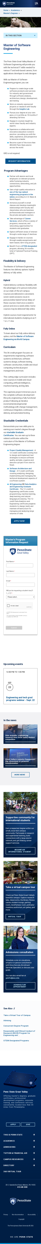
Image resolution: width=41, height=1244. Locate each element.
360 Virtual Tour (12, 1171)
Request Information (19, 161)
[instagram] (29, 1116)
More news (19, 775)
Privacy (5, 1214)
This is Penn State (12, 1135)
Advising (7, 1020)
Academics (15, 10)
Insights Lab (24, 109)
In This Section (14, 35)
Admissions (9, 1147)
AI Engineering (16, 484)
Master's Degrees (10, 13)
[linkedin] (17, 1116)
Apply (13, 1124)
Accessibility (32, 1214)
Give (28, 1124)
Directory (8, 1165)
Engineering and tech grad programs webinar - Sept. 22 (20, 698)
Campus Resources (13, 1159)
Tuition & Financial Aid (15, 1153)
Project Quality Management (21, 450)
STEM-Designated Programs (16, 1040)
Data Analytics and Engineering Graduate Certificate (23, 486)
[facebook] (12, 1116)
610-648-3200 (22, 1187)
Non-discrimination (18, 1214)
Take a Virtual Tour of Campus (17, 1015)
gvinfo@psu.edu (12, 978)
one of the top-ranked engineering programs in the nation (21, 194)
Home (5, 10)
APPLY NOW (19, 521)
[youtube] (23, 1116)
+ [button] (34, 1135)
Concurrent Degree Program (16, 1026)
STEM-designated (29, 246)
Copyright (21, 1219)
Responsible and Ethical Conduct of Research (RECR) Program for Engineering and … (19, 1033)
